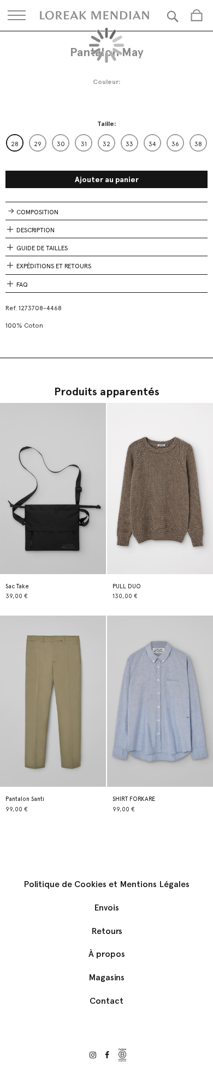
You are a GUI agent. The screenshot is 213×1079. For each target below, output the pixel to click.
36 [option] (175, 144)
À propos (106, 954)
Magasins (106, 977)
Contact (106, 1001)
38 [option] (198, 144)
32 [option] (106, 144)
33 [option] (129, 144)
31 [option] (84, 144)
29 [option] (38, 144)
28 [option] (15, 144)
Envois (106, 907)
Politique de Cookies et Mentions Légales (106, 884)
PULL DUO (127, 586)
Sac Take (17, 586)
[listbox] (106, 143)
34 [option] (152, 144)
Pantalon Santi (24, 799)
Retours (106, 931)
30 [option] (61, 144)
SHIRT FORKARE (134, 799)
